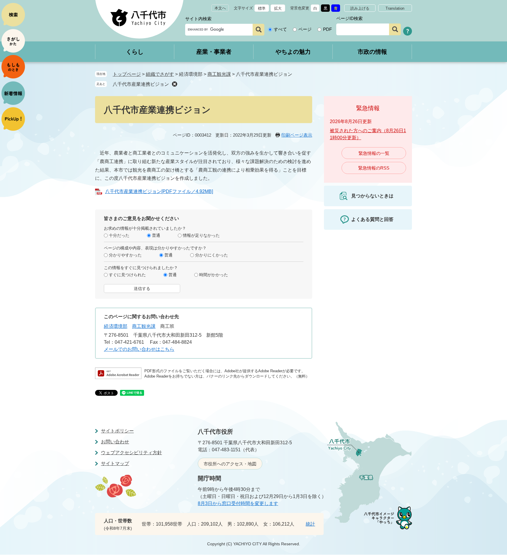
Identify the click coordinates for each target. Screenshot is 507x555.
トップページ (127, 74)
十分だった (119, 235)
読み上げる (359, 8)
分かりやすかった (125, 255)
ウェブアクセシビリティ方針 (131, 452)
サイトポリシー (117, 430)
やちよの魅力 (293, 51)
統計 (310, 524)
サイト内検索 (198, 18)
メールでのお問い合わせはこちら (139, 349)
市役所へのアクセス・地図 (230, 463)
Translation (395, 8)
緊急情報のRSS (373, 167)
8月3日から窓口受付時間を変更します (238, 503)
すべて (280, 29)
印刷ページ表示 (296, 135)
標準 (262, 8)
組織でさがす (160, 74)
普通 (156, 235)
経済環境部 (115, 326)
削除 (174, 84)
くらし (134, 51)
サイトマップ (115, 463)
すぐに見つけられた (127, 274)
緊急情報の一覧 (374, 153)
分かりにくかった (211, 255)
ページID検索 (349, 18)
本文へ (220, 8)
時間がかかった (213, 274)
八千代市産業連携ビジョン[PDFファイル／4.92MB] (159, 191)
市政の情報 (372, 51)
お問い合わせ (115, 441)
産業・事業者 (213, 51)
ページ (305, 29)
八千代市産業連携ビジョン (141, 84)
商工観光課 (219, 74)
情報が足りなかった (201, 235)
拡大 (278, 8)
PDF (327, 29)
